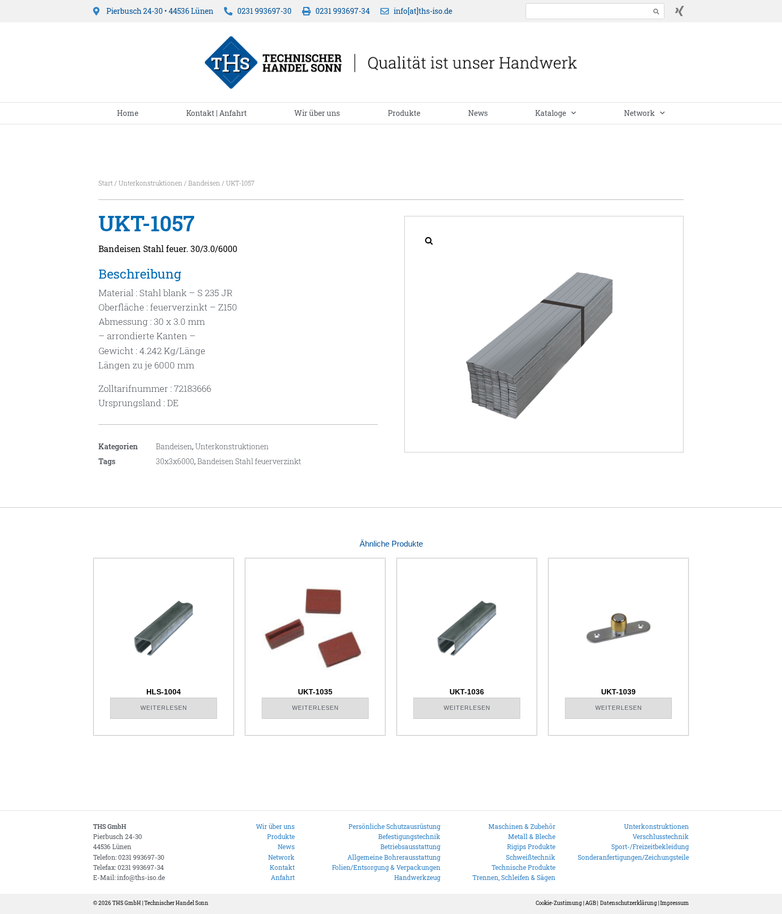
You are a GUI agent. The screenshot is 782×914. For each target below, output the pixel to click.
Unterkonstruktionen (150, 183)
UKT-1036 (467, 691)
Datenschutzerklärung (628, 903)
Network (639, 113)
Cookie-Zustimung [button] (559, 903)
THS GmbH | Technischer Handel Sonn (160, 903)
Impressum (674, 903)
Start (105, 183)
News (478, 113)
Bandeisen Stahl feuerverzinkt (249, 461)
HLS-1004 (163, 691)
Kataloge (550, 113)
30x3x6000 (175, 461)
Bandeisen (204, 183)
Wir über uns (317, 113)
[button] (428, 240)
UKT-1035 (315, 691)
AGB (590, 903)
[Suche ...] (585, 11)
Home (127, 113)
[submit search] (656, 11)
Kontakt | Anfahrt (216, 113)
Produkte (404, 113)
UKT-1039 (618, 691)
